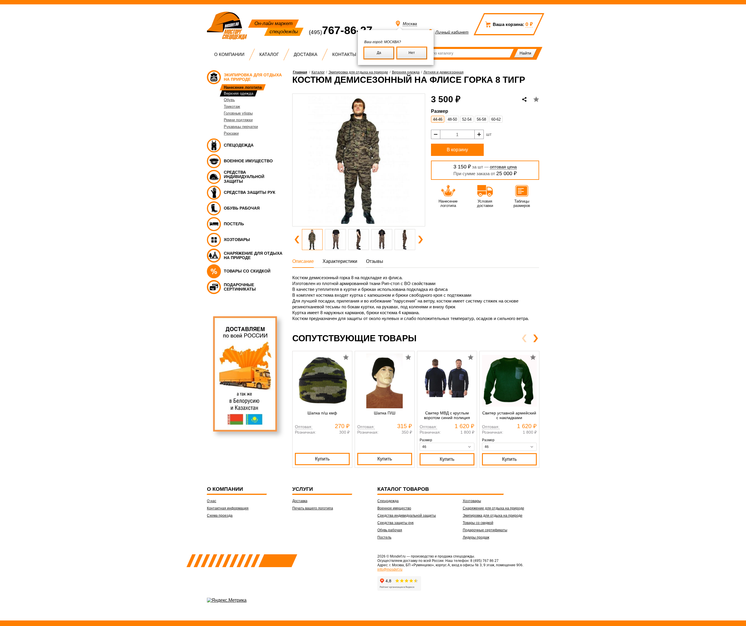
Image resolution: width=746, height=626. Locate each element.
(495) (340, 32)
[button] (297, 239)
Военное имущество (394, 508)
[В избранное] (536, 99)
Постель (384, 537)
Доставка (305, 54)
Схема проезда (220, 516)
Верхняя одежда (406, 72)
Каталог (269, 54)
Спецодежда (388, 501)
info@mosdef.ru (389, 569)
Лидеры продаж (476, 537)
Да (379, 53)
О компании (229, 54)
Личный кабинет (452, 32)
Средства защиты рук (395, 523)
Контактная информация (228, 508)
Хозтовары (472, 501)
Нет (412, 53)
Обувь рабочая (389, 530)
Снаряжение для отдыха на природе (493, 508)
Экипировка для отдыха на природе (358, 72)
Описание (303, 261)
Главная (300, 72)
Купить (322, 458)
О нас (211, 501)
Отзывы (374, 261)
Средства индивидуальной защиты (406, 516)
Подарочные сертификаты (485, 530)
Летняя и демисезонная (443, 72)
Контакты (344, 54)
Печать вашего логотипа (312, 508)
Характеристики (340, 261)
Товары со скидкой (478, 523)
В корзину (457, 149)
